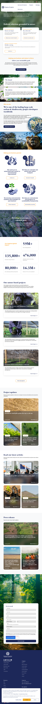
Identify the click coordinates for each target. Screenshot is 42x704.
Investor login (31, 1)
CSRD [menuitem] (4, 669)
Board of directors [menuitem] (24, 664)
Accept (27, 699)
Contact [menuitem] (23, 676)
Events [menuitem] (5, 685)
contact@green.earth (9, 597)
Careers (25, 1)
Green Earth (8, 633)
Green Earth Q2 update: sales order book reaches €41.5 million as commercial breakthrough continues (12, 563)
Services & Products (22, 5)
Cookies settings (18, 699)
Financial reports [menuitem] (24, 671)
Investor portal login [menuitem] (25, 669)
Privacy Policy (33, 634)
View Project (33, 315)
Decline (35, 699)
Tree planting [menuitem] (6, 671)
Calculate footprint (30, 177)
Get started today (21, 69)
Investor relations (18, 1)
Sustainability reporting (30, 204)
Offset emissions (12, 204)
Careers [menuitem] (23, 674)
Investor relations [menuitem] (24, 666)
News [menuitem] (4, 683)
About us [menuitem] (23, 662)
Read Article (33, 543)
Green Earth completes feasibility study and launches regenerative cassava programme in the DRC (30, 563)
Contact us (10, 51)
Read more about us (9, 126)
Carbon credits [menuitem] (6, 664)
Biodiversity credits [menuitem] (6, 666)
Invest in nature (21, 228)
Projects (31, 5)
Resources (20, 9)
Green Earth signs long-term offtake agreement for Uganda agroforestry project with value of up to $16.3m (20, 536)
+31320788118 (8, 596)
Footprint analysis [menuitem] (6, 662)
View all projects (21, 380)
